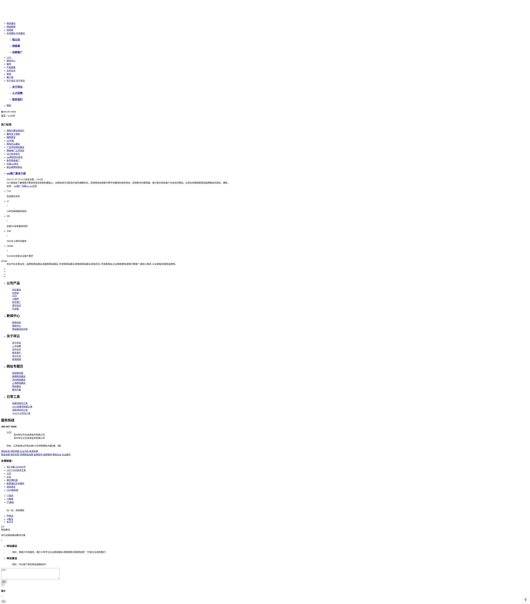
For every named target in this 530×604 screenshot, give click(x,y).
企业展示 (66, 454)
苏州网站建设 (18, 380)
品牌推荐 (47, 454)
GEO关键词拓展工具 (22, 407)
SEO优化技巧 (13, 154)
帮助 (9, 105)
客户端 (10, 77)
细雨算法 (11, 137)
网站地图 (14, 451)
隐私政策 (5, 454)
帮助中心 (16, 326)
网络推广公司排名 (15, 150)
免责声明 (33, 451)
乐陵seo (25, 186)
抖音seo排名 (12, 164)
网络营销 (11, 27)
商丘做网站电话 (14, 167)
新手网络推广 (13, 160)
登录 (21, 112)
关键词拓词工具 (20, 403)
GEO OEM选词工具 (16, 470)
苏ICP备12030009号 (16, 467)
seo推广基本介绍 (16, 173)
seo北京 (33, 186)
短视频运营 (17, 373)
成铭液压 (11, 487)
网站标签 (5, 451)
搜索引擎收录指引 (15, 131)
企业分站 (24, 451)
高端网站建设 (18, 376)
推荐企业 (56, 454)
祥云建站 (16, 290)
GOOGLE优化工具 (21, 413)
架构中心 (11, 61)
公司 (9, 473)
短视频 (10, 30)
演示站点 (16, 305)
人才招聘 (16, 346)
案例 (9, 64)
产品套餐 (11, 67)
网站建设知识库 (20, 329)
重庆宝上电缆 (13, 134)
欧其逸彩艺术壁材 (15, 483)
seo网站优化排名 (15, 157)
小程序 (15, 299)
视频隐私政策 (26, 454)
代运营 (15, 309)
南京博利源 (12, 480)
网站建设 (11, 23)
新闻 (9, 74)
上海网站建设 (18, 383)
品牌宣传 (38, 454)
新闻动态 (16, 322)
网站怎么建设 (13, 144)
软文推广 (16, 302)
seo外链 (10, 140)
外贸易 (15, 293)
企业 (9, 477)
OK (3, 601)
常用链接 (16, 359)
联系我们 (16, 353)
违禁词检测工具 (20, 410)
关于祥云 (11, 80)
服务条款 (14, 454)
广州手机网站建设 (15, 147)
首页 (3, 116)
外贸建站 (11, 33)
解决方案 (16, 390)
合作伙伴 (11, 71)
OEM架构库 (12, 490)
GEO (9, 57)
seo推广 (17, 186)
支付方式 (16, 356)
